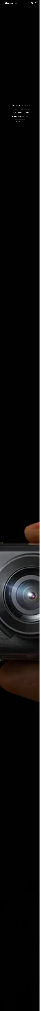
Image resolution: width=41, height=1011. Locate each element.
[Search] (32, 3)
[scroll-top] (36, 1007)
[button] (3, 3)
